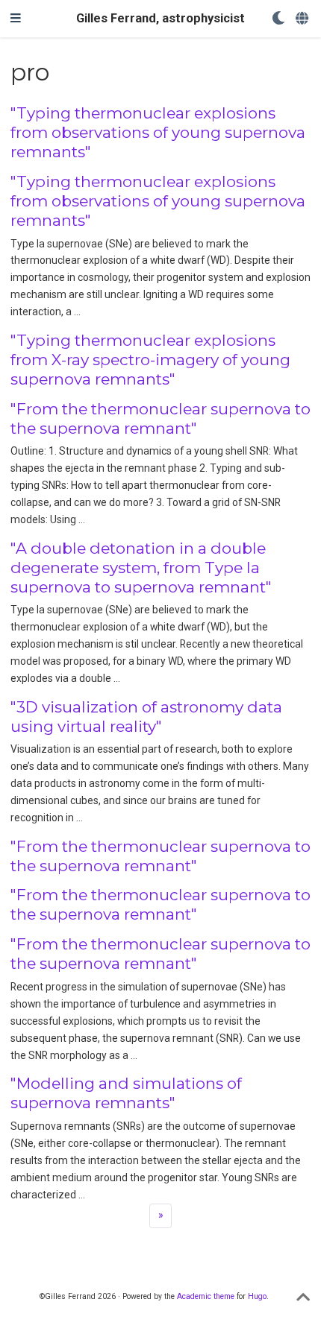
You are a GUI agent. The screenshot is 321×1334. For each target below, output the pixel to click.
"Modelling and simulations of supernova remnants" (126, 1093)
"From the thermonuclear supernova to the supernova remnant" (160, 418)
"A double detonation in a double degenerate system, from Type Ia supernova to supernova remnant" (141, 567)
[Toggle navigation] (15, 19)
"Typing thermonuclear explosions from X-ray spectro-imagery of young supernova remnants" (150, 359)
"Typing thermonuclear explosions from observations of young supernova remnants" (157, 132)
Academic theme (205, 1296)
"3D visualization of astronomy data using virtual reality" (146, 717)
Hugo (257, 1296)
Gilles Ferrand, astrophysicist (160, 18)
